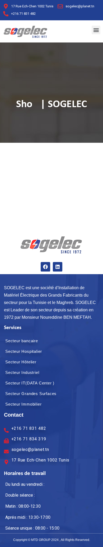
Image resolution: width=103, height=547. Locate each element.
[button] (96, 30)
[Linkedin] (57, 267)
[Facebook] (45, 267)
